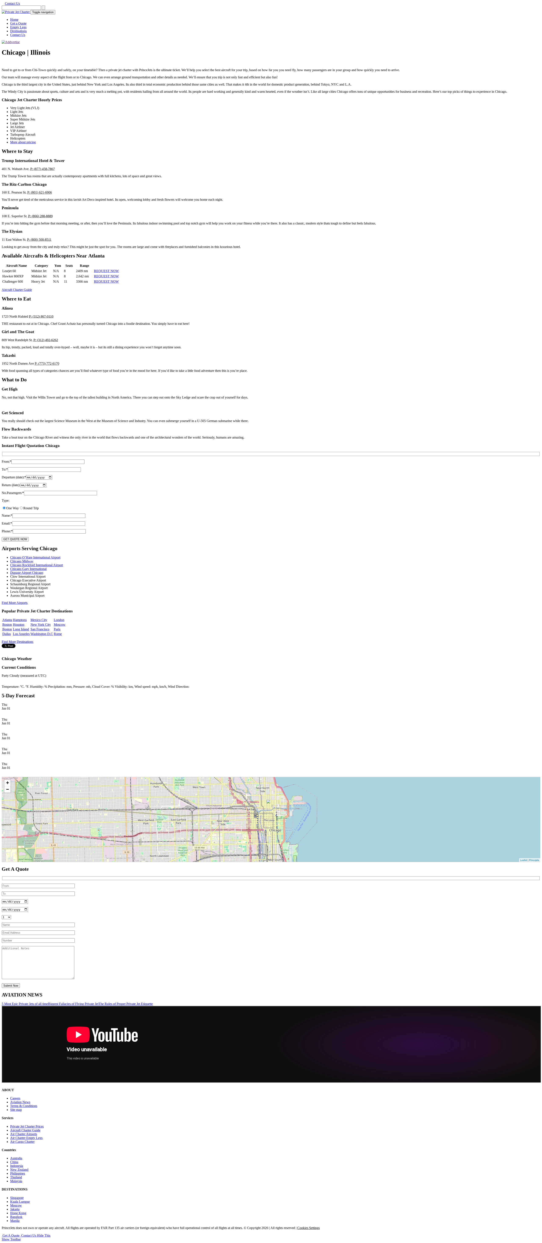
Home (14, 19)
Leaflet (523, 860)
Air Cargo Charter (22, 1141)
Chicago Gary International (28, 569)
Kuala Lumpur (20, 1201)
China (14, 1162)
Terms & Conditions (23, 1106)
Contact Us (12, 3)
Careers (15, 1098)
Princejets (534, 860)
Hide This (43, 1235)
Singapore (17, 1198)
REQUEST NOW (106, 271)
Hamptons (20, 620)
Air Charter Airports (23, 1134)
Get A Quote (11, 1235)
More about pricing (23, 142)
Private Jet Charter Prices (27, 1126)
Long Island (21, 629)
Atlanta (7, 620)
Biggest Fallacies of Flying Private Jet (73, 1004)
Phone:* (7, 531)
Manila (14, 1220)
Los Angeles (21, 634)
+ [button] (7, 782)
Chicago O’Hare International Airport (35, 557)
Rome (58, 634)
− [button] (7, 789)
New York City (40, 624)
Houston (18, 624)
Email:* (7, 523)
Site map (16, 1110)
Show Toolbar (11, 1239)
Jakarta (14, 1209)
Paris (57, 629)
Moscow (59, 624)
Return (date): (11, 485)
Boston (7, 624)
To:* (5, 469)
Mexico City (38, 620)
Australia (16, 1158)
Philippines (17, 1173)
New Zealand (19, 1169)
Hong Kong (18, 1213)
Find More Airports (15, 603)
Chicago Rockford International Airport (36, 565)
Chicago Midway (21, 561)
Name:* (7, 515)
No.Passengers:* (13, 493)
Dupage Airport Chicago (26, 572)
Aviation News (20, 1102)
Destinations (18, 31)
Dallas (6, 634)
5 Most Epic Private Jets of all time (25, 1004)
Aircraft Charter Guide (17, 290)
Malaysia (16, 1181)
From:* (6, 461)
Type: (5, 500)
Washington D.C (41, 634)
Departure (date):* (14, 477)
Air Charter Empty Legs (26, 1138)
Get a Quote (18, 23)
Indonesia (16, 1166)
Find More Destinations (17, 642)
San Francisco (39, 629)
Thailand (16, 1177)
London (59, 620)
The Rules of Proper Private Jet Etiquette (125, 1004)
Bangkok (16, 1217)
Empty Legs (18, 27)
